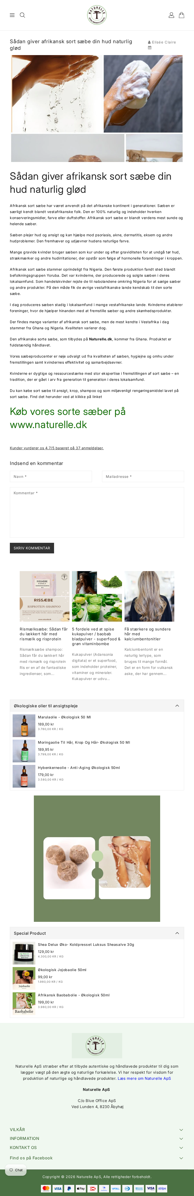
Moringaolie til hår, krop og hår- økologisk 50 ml (84, 742)
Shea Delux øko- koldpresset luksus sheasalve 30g (86, 944)
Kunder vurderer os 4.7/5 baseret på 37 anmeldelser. (57, 448)
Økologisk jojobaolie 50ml (62, 970)
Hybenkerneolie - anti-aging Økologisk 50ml (79, 767)
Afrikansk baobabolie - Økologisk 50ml (74, 995)
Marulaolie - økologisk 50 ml (64, 717)
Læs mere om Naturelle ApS (144, 1078)
